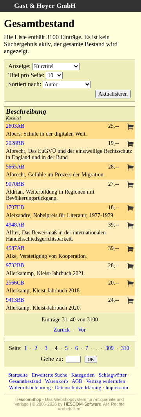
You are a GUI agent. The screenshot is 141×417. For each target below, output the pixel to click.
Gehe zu (51, 358)
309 (109, 348)
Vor (82, 330)
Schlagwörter (113, 375)
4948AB (15, 225)
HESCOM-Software (82, 404)
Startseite (18, 375)
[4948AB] (130, 226)
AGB (77, 381)
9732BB (15, 265)
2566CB (15, 283)
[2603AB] (130, 127)
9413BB (15, 300)
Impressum (116, 387)
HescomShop (28, 399)
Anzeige (18, 66)
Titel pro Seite (25, 75)
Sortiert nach (24, 84)
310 (125, 348)
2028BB (15, 143)
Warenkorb (56, 381)
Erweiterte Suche (49, 375)
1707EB (15, 207)
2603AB (15, 126)
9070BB (15, 184)
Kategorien (83, 375)
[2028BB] (130, 144)
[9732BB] (130, 267)
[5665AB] (130, 168)
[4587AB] (130, 249)
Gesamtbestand (25, 381)
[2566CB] (130, 284)
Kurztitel (26, 113)
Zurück (62, 330)
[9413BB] (130, 301)
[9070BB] (130, 185)
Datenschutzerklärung (78, 387)
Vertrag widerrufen (105, 381)
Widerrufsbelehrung (30, 387)
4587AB (15, 248)
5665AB (15, 167)
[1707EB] (130, 209)
